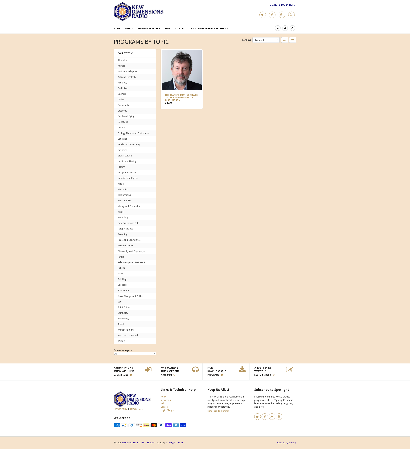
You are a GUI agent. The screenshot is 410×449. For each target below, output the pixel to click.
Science (121, 273)
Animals (121, 66)
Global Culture (125, 155)
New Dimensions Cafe (128, 223)
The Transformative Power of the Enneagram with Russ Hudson (181, 97)
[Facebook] (272, 15)
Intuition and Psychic (128, 178)
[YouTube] (291, 15)
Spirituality (123, 313)
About (129, 28)
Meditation (123, 189)
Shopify (151, 442)
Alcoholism (123, 60)
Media (121, 183)
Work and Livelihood (128, 335)
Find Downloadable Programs (209, 28)
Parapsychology (125, 228)
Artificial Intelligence (127, 71)
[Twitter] (262, 15)
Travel (121, 324)
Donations (123, 122)
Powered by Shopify (286, 442)
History (121, 167)
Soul (120, 301)
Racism (121, 256)
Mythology (123, 217)
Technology (123, 318)
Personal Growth (126, 245)
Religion (122, 268)
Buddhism (122, 88)
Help (168, 28)
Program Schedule (149, 28)
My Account (166, 400)
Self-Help (122, 285)
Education (122, 139)
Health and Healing (127, 161)
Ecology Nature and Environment (134, 133)
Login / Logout (168, 410)
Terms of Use (136, 409)
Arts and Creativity (127, 77)
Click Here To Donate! (218, 411)
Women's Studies (126, 329)
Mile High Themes (174, 442)
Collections (125, 53)
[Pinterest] (282, 15)
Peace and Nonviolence (129, 240)
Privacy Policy (120, 409)
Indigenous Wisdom (127, 172)
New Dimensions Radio (133, 442)
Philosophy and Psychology (131, 251)
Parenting (122, 234)
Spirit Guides (124, 307)
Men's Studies (124, 200)
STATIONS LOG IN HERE (282, 5)
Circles (121, 99)
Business (122, 94)
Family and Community (129, 144)
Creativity (122, 110)
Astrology (122, 82)
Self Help (122, 279)
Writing (121, 341)
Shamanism (123, 290)
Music (120, 212)
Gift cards (122, 150)
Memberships (124, 195)
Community (123, 105)
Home (117, 28)
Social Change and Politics (130, 296)
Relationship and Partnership (132, 262)
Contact (180, 28)
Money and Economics (129, 206)
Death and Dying (126, 116)
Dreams (121, 127)
